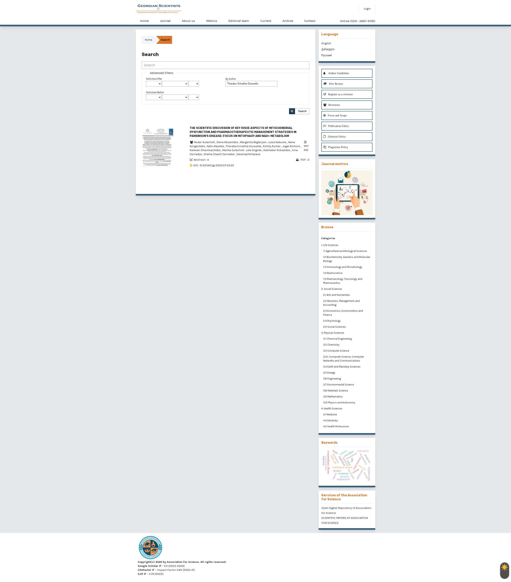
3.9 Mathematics (333, 396)
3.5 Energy (329, 372)
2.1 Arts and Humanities (337, 294)
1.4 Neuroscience (333, 272)
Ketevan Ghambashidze (205, 150)
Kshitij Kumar (272, 146)
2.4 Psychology (332, 320)
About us (188, 21)
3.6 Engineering (332, 378)
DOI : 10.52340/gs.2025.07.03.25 (213, 165)
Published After (154, 78)
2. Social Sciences (331, 288)
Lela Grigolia (254, 150)
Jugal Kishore (291, 146)
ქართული (327, 49)
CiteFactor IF (146, 570)
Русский (326, 55)
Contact (309, 21)
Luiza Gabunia (277, 142)
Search (302, 111)
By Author (231, 78)
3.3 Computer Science (336, 350)
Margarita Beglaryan (253, 142)
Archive (287, 21)
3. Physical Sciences (332, 332)
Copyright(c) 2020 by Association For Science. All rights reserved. (182, 562)
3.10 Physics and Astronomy (339, 402)
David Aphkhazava (248, 154)
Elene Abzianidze (228, 142)
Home (144, 21)
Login (367, 8)
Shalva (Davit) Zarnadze (219, 154)
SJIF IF (142, 574)
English (326, 43)
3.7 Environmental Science (339, 384)
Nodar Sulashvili (204, 142)
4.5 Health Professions (336, 426)
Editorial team (238, 21)
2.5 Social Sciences (334, 326)
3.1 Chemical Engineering (337, 338)
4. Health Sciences (331, 408)
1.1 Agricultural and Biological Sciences (345, 251)
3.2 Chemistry (331, 344)
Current (265, 21)
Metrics (211, 21)
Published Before (155, 92)
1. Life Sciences (329, 245)
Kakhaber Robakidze (277, 150)
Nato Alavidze (216, 146)
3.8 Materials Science (336, 390)
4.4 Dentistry (330, 420)
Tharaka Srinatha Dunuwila (244, 146)
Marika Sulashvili (233, 150)
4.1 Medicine (330, 414)
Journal (165, 21)
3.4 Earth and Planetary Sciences (342, 366)
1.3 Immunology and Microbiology (343, 266)
